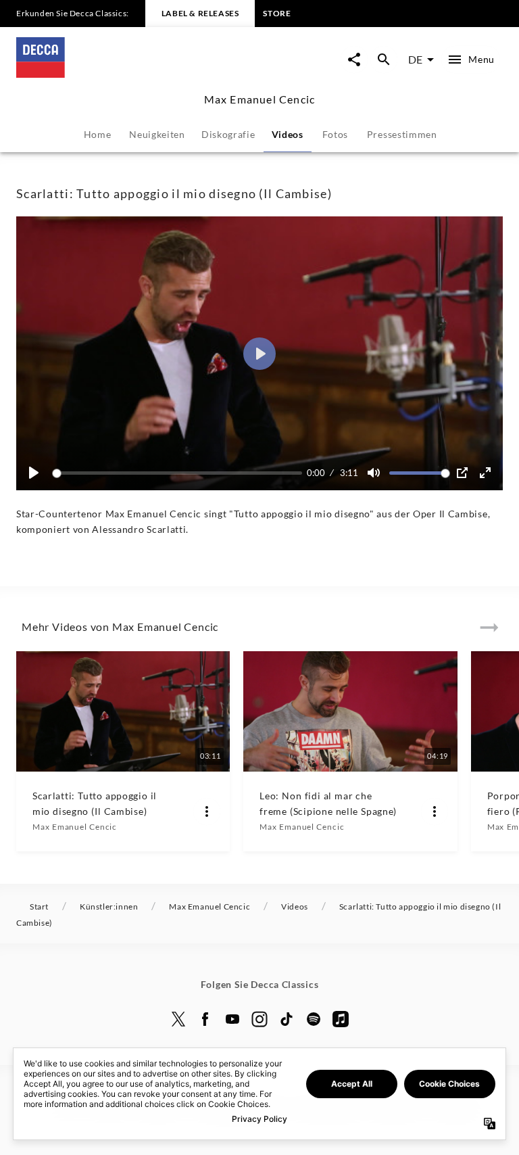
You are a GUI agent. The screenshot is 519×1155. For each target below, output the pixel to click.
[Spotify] (313, 1019)
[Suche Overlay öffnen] (383, 59)
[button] (259, 353)
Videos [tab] (287, 134)
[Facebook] (205, 1019)
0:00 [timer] (316, 472)
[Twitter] (178, 1019)
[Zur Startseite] (138, 73)
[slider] (179, 473)
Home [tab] (98, 134)
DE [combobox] (415, 59)
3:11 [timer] (349, 472)
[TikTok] (286, 1019)
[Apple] (340, 1019)
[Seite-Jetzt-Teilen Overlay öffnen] (354, 59)
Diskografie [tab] (228, 134)
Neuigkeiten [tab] (157, 134)
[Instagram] (259, 1019)
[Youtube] (232, 1019)
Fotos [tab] (335, 134)
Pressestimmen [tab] (402, 134)
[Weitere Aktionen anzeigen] (206, 811)
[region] (259, 353)
